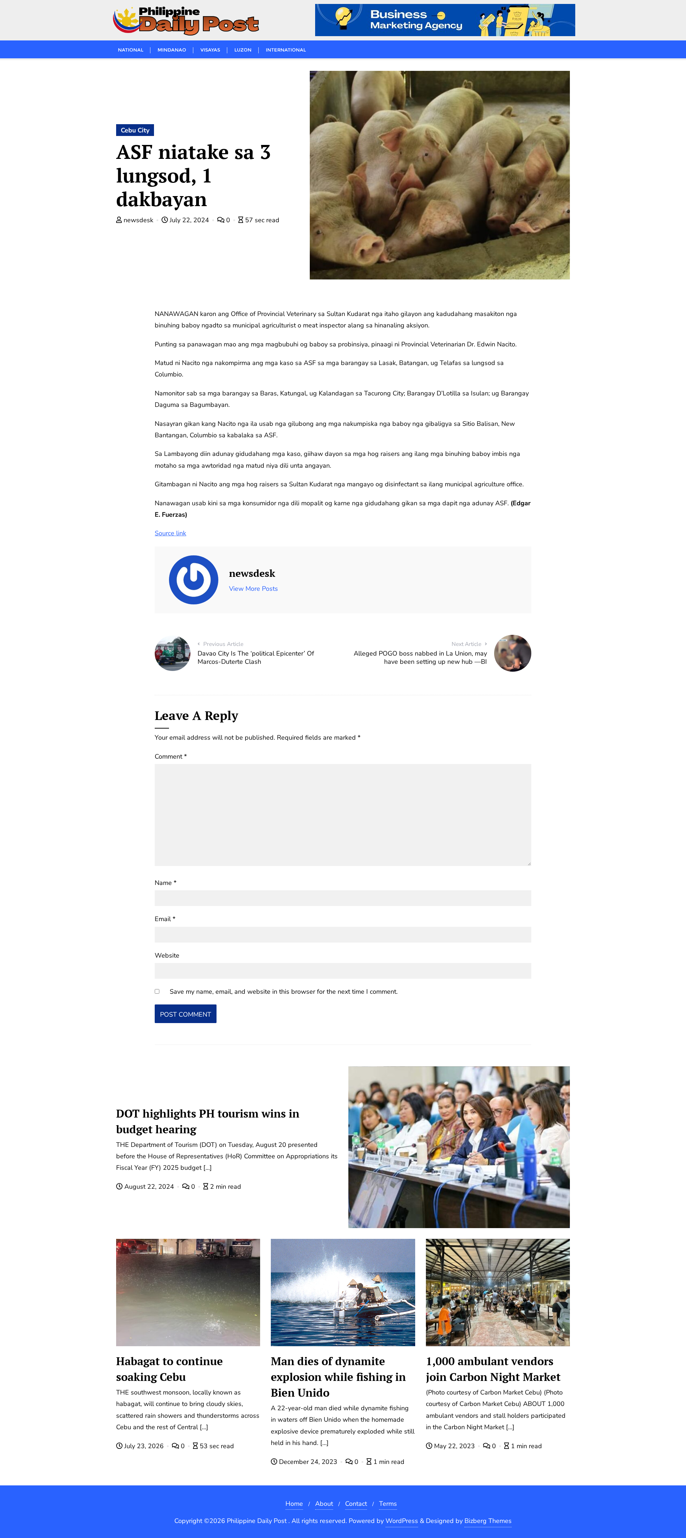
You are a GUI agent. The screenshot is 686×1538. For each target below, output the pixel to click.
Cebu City (135, 130)
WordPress (402, 1521)
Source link (170, 533)
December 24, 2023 (308, 1461)
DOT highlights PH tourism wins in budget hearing (207, 1121)
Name (166, 882)
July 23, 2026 (144, 1446)
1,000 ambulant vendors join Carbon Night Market (493, 1369)
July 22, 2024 (189, 220)
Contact (356, 1503)
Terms (388, 1503)
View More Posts (253, 588)
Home (294, 1503)
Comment (171, 756)
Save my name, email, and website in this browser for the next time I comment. (284, 991)
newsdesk (138, 220)
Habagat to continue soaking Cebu (169, 1369)
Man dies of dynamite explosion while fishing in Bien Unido (338, 1377)
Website (167, 955)
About (324, 1503)
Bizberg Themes (488, 1521)
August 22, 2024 (149, 1186)
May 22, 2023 (454, 1446)
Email (165, 919)
